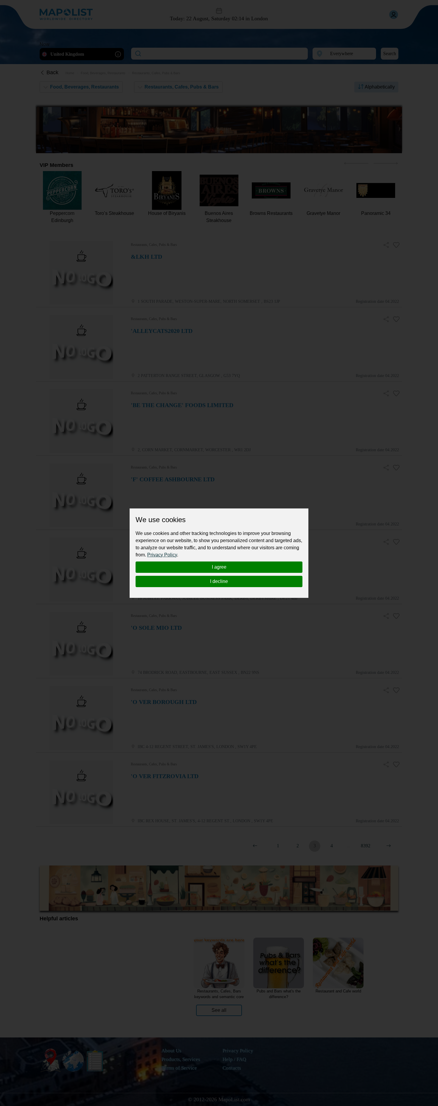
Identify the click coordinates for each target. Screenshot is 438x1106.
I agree (219, 567)
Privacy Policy (162, 554)
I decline (219, 581)
